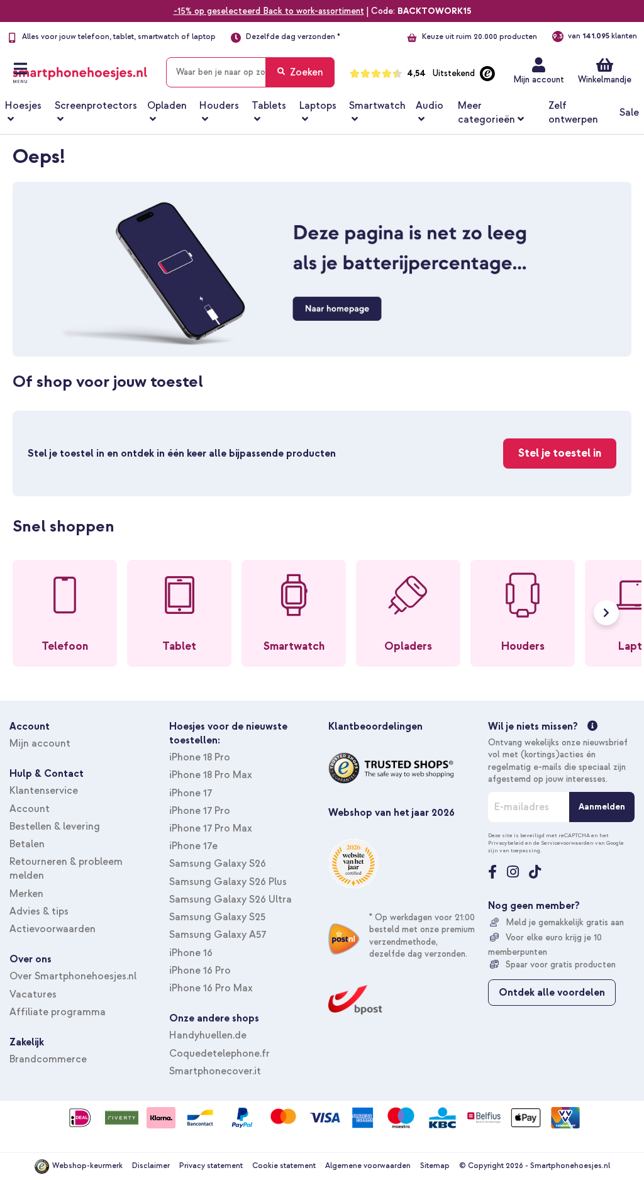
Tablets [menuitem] (269, 105)
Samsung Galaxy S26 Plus (228, 882)
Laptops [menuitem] (317, 105)
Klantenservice (43, 790)
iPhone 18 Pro (199, 757)
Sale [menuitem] (629, 112)
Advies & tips (39, 911)
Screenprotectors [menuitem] (96, 105)
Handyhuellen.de (208, 1035)
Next (606, 612)
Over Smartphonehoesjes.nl (72, 976)
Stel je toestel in (559, 453)
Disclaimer (151, 1166)
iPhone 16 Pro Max (211, 988)
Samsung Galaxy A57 (217, 934)
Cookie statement (284, 1166)
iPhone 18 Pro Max (210, 775)
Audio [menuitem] (429, 105)
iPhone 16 (191, 953)
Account (29, 809)
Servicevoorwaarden (567, 843)
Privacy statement (211, 1166)
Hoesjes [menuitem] (23, 105)
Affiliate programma (57, 1012)
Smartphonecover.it (215, 1071)
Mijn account (538, 79)
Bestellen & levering (54, 826)
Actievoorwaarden (52, 929)
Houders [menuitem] (219, 105)
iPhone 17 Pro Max (210, 828)
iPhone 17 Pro (199, 810)
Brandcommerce (48, 1059)
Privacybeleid (506, 843)
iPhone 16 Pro (200, 970)
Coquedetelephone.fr (219, 1053)
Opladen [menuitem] (167, 105)
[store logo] (80, 70)
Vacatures (33, 994)
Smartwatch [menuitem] (377, 105)
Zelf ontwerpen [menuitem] (573, 112)
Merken (26, 894)
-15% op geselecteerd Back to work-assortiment (269, 11)
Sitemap (435, 1166)
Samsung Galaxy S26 (217, 863)
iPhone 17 (190, 793)
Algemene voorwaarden (368, 1166)
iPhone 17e (193, 846)
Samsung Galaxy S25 (217, 917)
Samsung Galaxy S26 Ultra (230, 899)
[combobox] (250, 72)
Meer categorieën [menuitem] (486, 112)
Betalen (27, 844)
